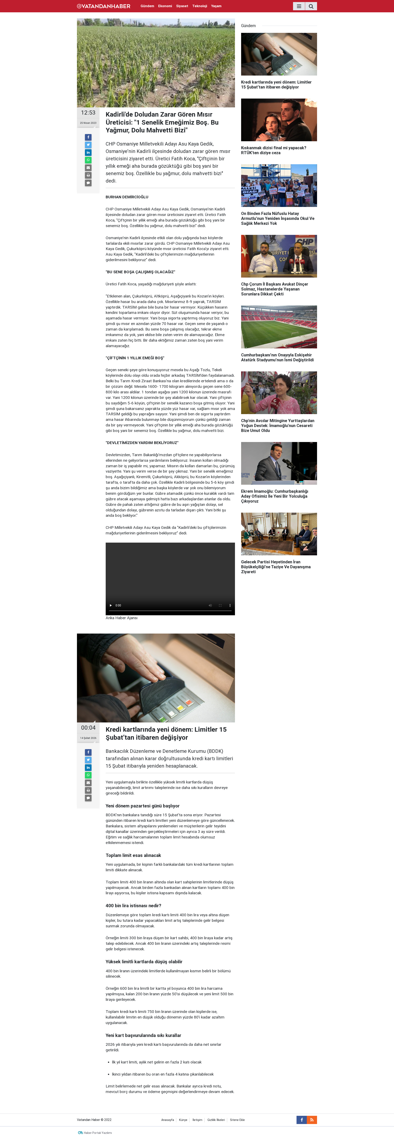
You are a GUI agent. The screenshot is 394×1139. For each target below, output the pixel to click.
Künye (183, 1120)
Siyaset (182, 6)
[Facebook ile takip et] (302, 1120)
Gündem (147, 6)
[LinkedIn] (88, 152)
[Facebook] (88, 137)
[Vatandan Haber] (103, 6)
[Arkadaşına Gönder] (88, 167)
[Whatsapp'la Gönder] (88, 160)
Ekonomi (165, 6)
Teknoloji (199, 6)
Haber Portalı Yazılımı (98, 1132)
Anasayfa (167, 1120)
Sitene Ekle (237, 1120)
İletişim (197, 1120)
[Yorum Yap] (88, 183)
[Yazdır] (88, 175)
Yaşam (216, 6)
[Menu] (299, 6)
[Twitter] (88, 145)
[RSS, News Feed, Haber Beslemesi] (312, 1120)
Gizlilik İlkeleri (216, 1120)
